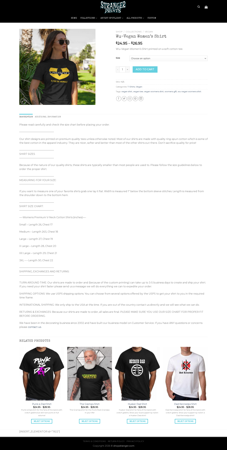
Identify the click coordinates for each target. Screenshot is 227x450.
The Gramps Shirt (89, 404)
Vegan (149, 31)
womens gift (171, 91)
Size (118, 58)
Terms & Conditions (94, 441)
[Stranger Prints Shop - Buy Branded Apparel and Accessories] (113, 7)
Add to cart (145, 69)
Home (74, 18)
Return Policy (116, 441)
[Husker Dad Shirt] (137, 373)
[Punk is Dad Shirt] (41, 373)
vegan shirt (126, 91)
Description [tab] (26, 117)
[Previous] (19, 388)
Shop (119, 31)
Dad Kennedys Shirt (185, 404)
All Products (134, 18)
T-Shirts (131, 87)
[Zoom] (23, 101)
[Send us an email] (21, 8)
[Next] (207, 388)
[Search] (199, 7)
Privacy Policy (135, 441)
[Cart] (206, 7)
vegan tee (138, 91)
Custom (151, 18)
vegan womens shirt (154, 91)
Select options (42, 421)
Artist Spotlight (111, 18)
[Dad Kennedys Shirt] (185, 373)
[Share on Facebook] (118, 98)
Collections (87, 18)
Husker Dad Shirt (137, 404)
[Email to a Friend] (129, 98)
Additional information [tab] (48, 117)
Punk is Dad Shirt (41, 404)
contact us (34, 327)
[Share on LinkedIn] (140, 98)
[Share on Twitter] (124, 98)
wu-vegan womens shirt (189, 91)
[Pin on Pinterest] (135, 98)
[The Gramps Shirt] (89, 373)
